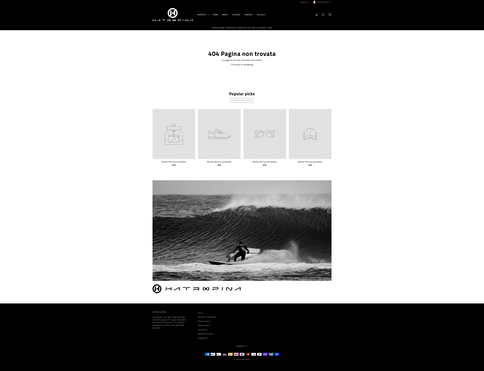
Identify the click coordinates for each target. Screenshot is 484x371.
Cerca (200, 312)
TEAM (215, 14)
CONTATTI (248, 14)
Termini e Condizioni (207, 317)
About (225, 14)
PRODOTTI (202, 14)
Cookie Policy (204, 325)
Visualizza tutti (242, 100)
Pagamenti (203, 338)
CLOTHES (236, 14)
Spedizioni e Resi (205, 333)
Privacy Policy (204, 321)
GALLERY (261, 14)
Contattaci (202, 329)
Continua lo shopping (242, 64)
